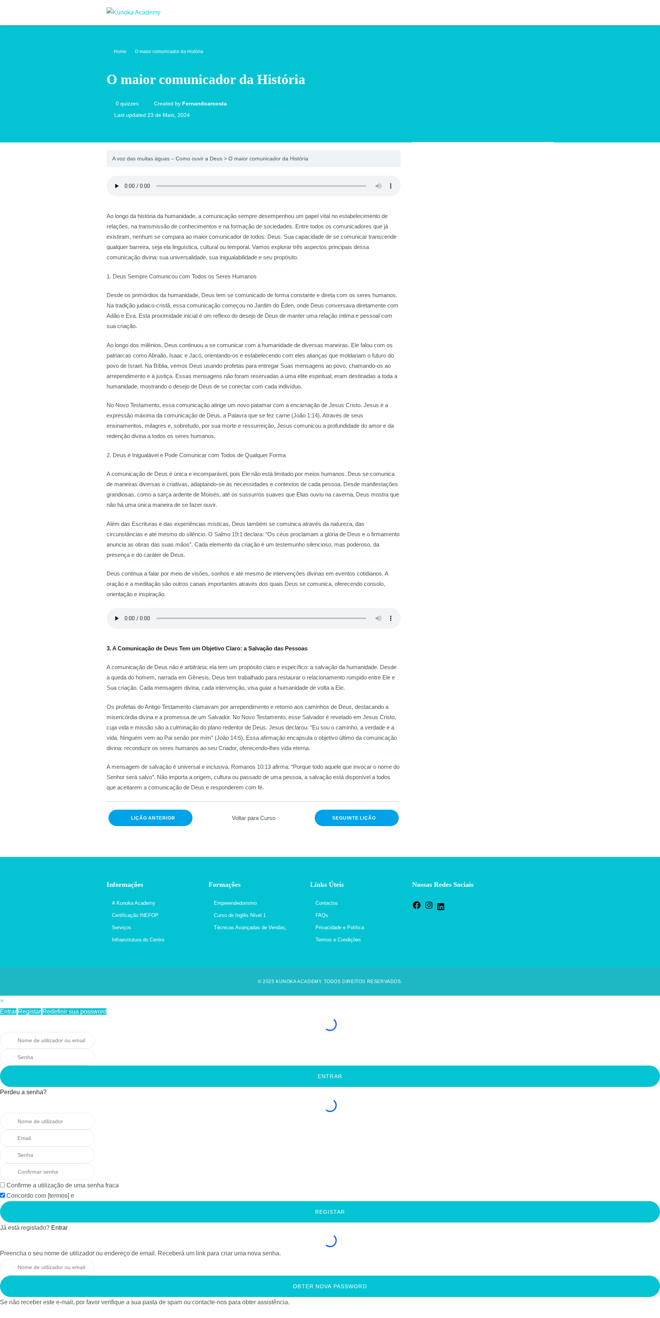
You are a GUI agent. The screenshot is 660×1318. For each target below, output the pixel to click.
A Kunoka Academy (133, 903)
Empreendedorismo (235, 903)
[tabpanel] (254, 484)
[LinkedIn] (440, 909)
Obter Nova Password (330, 1286)
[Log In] (545, 12)
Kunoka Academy (298, 981)
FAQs (321, 915)
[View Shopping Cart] (529, 12)
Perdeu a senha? (23, 1092)
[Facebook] (416, 908)
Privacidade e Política (339, 927)
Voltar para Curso (253, 818)
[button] (1, 1001)
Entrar (8, 1011)
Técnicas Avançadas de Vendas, (250, 927)
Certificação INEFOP (135, 915)
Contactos (326, 903)
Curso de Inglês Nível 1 (240, 915)
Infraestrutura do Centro (138, 940)
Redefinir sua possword (74, 1011)
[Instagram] (429, 908)
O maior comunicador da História (268, 158)
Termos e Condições (338, 940)
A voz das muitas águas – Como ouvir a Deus (167, 158)
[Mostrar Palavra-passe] (105, 1057)
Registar (29, 1011)
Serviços (121, 927)
